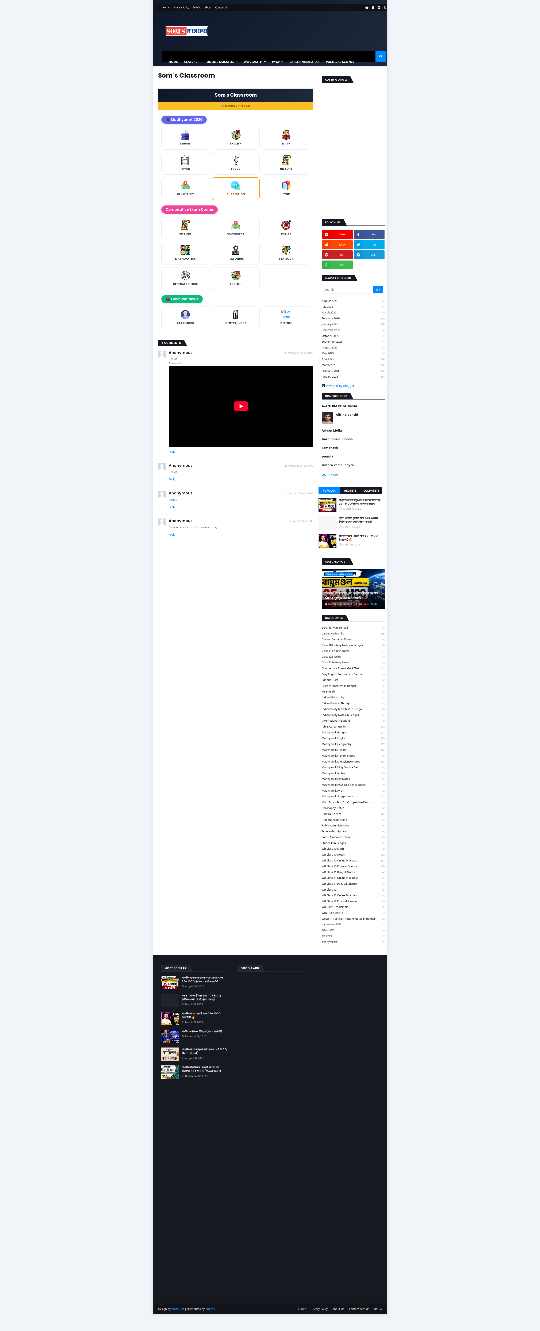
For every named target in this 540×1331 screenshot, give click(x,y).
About (207, 7)
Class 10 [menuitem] (190, 62)
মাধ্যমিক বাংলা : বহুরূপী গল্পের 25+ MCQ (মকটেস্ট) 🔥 (358, 538)
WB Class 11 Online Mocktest (353, 878)
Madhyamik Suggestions (353, 796)
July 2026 (353, 307)
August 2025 (353, 347)
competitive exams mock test (353, 668)
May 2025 (353, 353)
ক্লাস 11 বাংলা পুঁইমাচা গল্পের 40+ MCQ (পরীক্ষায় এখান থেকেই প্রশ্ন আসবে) (358, 520)
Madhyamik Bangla (353, 732)
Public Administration (353, 825)
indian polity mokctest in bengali (353, 709)
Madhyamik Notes (353, 773)
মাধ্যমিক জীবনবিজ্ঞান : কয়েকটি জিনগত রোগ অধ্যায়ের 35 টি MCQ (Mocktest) (201, 1069)
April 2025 (353, 359)
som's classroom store (353, 837)
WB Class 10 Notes (353, 854)
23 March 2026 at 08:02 (298, 353)
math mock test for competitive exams (353, 802)
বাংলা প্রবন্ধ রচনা (353, 942)
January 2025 (353, 376)
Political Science (353, 814)
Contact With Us (359, 1309)
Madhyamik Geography (353, 744)
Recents (350, 491)
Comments (371, 491)
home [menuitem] (173, 62)
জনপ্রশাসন (353, 936)
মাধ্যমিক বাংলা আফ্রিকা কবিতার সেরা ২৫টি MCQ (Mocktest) (204, 1051)
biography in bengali (353, 627)
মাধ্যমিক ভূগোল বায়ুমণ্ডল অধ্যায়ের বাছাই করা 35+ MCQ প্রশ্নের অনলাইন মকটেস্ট (360, 502)
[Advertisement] (353, 150)
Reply (172, 452)
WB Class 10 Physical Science (353, 866)
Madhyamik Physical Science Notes (353, 785)
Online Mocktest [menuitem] (221, 62)
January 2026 (353, 324)
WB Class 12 (353, 889)
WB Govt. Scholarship (353, 907)
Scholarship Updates (353, 831)
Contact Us (221, 7)
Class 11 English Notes (353, 651)
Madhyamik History (353, 750)
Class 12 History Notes (353, 662)
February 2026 (353, 318)
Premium (177, 1309)
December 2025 (353, 330)
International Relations (353, 720)
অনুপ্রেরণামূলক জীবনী (353, 924)
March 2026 (353, 312)
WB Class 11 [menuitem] (253, 62)
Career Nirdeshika (353, 633)
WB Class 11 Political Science (353, 884)
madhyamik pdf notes (353, 779)
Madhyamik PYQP (353, 790)
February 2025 (353, 371)
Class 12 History (353, 657)
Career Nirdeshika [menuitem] (304, 62)
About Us (338, 1309)
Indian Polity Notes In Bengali (353, 715)
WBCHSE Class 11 (353, 913)
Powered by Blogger (340, 385)
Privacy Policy (181, 7)
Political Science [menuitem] (340, 62)
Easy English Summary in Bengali (353, 674)
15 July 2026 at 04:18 (301, 521)
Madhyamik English (353, 738)
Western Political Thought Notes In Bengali (353, 919)
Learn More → (332, 474)
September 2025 (353, 341)
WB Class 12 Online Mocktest (353, 895)
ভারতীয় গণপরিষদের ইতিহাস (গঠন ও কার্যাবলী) (202, 1031)
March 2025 (353, 365)
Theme (210, 1309)
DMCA (197, 7)
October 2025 (353, 336)
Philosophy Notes (353, 808)
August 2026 (353, 301)
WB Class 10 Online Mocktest (353, 860)
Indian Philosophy (353, 697)
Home (166, 7)
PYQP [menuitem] (276, 62)
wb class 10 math (353, 848)
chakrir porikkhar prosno (353, 639)
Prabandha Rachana (353, 820)
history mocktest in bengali (353, 686)
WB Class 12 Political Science (353, 901)
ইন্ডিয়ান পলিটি (353, 930)
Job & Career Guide (353, 726)
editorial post (353, 680)
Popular (329, 491)
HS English (353, 691)
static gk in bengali (353, 843)
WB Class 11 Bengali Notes (353, 872)
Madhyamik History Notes (353, 755)
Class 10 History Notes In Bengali (353, 645)
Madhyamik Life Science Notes (353, 761)
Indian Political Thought (353, 703)
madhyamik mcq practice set (353, 767)
